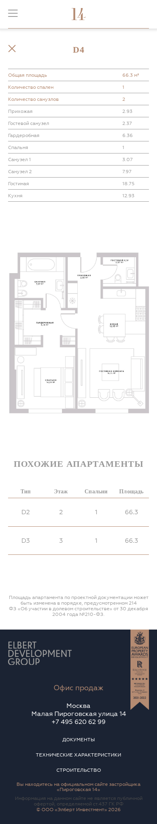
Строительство (78, 770)
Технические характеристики (78, 755)
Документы (78, 740)
